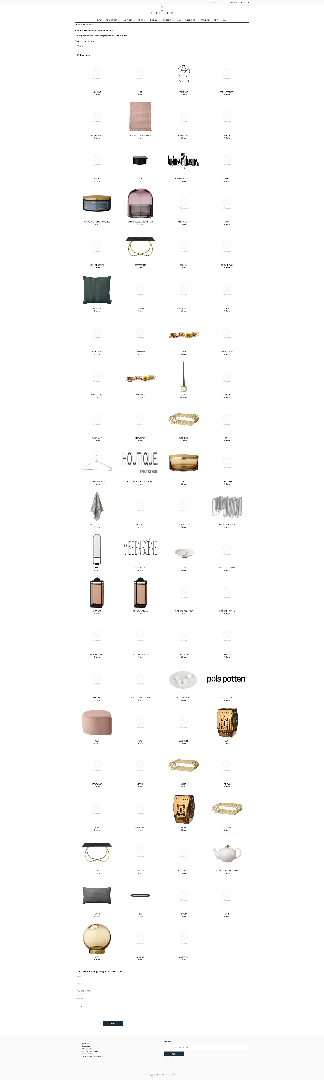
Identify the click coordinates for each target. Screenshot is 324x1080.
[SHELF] (184, 766)
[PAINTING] (227, 636)
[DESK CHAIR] (97, 333)
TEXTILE (167, 20)
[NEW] (184, 549)
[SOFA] (97, 809)
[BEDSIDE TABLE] (184, 117)
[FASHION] (227, 376)
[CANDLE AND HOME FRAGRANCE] (97, 203)
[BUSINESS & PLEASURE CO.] (184, 160)
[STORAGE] (227, 809)
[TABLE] (97, 852)
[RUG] (140, 722)
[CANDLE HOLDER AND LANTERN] (140, 203)
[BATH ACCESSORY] (227, 74)
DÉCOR (141, 20)
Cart (245, 3)
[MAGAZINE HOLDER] (227, 506)
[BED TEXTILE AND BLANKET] (140, 117)
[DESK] (227, 290)
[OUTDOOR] (97, 593)
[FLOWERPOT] (140, 419)
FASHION (205, 20)
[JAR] (184, 463)
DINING (154, 20)
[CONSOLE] (184, 246)
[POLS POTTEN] (227, 679)
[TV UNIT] (227, 895)
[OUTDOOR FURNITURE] (184, 593)
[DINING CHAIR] (227, 333)
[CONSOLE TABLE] (227, 246)
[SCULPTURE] (184, 722)
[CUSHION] (97, 290)
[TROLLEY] (184, 895)
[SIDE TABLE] (227, 766)
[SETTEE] (140, 766)
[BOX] (140, 160)
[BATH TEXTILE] (97, 117)
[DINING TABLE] (97, 376)
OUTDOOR (190, 20)
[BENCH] (227, 117)
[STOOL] (184, 809)
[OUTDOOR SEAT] (97, 636)
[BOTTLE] (97, 160)
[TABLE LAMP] (140, 852)
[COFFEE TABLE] (140, 246)
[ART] (140, 74)
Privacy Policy (87, 1049)
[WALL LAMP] (140, 939)
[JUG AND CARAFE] (227, 463)
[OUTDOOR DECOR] (140, 593)
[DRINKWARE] (140, 376)
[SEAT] (227, 722)
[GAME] (227, 419)
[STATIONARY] (140, 809)
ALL (225, 20)
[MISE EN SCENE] (140, 549)
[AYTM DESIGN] (184, 74)
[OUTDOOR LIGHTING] (227, 593)
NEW (99, 20)
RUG (179, 20)
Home (78, 24)
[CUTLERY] (140, 290)
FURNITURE (111, 20)
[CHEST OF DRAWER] (97, 246)
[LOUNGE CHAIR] (184, 506)
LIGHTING (127, 20)
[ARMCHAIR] (97, 74)
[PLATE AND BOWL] (184, 679)
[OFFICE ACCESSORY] (227, 549)
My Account (234, 3)
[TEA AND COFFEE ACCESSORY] (227, 852)
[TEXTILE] (97, 895)
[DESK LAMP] (140, 333)
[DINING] (184, 333)
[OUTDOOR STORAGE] (140, 636)
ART (216, 20)
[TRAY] (140, 895)
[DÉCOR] (184, 376)
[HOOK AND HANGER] (97, 463)
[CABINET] (227, 160)
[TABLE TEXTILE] (184, 852)
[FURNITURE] (184, 419)
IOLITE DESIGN (169, 1075)
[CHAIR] (227, 203)
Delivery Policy (87, 1054)
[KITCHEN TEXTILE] (97, 506)
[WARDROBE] (184, 939)
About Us (85, 1043)
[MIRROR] (97, 549)
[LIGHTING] (140, 506)
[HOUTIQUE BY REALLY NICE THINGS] (140, 463)
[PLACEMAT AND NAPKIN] (140, 679)
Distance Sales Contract (90, 1051)
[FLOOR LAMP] (97, 419)
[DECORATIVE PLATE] (184, 290)
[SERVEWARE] (97, 766)
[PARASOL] (97, 679)
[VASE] (97, 939)
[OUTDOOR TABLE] (184, 636)
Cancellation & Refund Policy (92, 1056)
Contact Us (86, 1046)
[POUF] (97, 722)
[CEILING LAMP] (184, 203)
